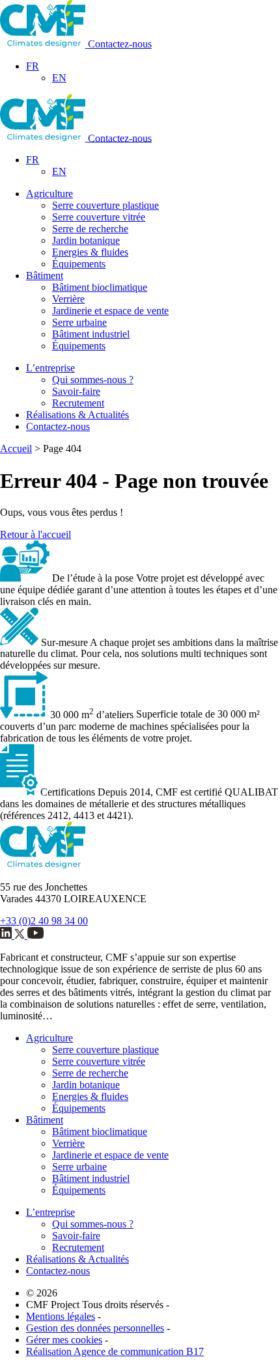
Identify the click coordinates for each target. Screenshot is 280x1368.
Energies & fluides (90, 252)
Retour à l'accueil (35, 534)
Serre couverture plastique (105, 205)
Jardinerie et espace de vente (110, 310)
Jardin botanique (86, 240)
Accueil (16, 448)
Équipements (78, 263)
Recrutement (78, 403)
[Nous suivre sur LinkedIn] (7, 935)
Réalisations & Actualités (77, 414)
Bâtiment (44, 275)
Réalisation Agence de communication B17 (115, 1351)
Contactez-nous (120, 43)
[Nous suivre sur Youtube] (35, 935)
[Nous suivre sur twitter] (20, 935)
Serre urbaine (79, 322)
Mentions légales (60, 1316)
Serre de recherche (90, 228)
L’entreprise (50, 367)
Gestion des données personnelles (95, 1328)
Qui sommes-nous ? (92, 379)
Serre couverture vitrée (98, 216)
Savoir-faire (76, 391)
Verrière (68, 298)
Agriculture (49, 193)
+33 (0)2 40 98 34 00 (44, 920)
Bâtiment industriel (91, 334)
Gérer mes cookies (64, 1339)
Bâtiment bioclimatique (99, 287)
